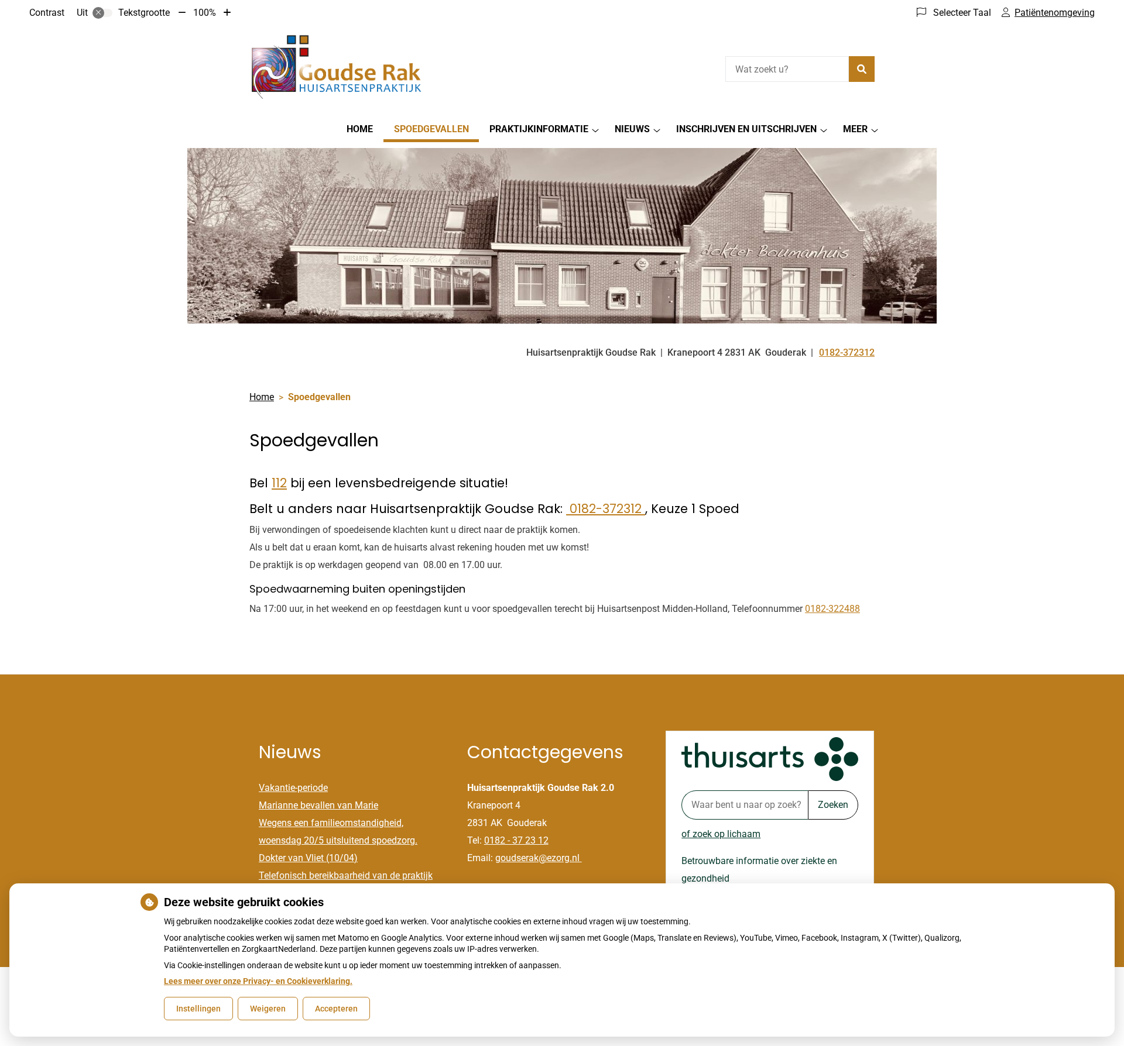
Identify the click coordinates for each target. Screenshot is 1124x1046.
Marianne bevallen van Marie (318, 805)
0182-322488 (832, 608)
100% (204, 12)
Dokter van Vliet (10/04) (308, 857)
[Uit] (102, 13)
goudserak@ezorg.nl (538, 857)
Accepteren (336, 1008)
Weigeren (268, 1008)
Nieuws (632, 129)
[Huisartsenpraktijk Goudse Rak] (337, 68)
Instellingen (198, 1008)
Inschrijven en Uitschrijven (746, 129)
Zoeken (833, 804)
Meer (855, 129)
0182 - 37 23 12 (516, 840)
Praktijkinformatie (538, 129)
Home (360, 129)
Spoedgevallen (431, 129)
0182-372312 (605, 508)
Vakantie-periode (293, 787)
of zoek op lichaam (720, 833)
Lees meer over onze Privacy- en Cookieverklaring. (258, 981)
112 (279, 482)
